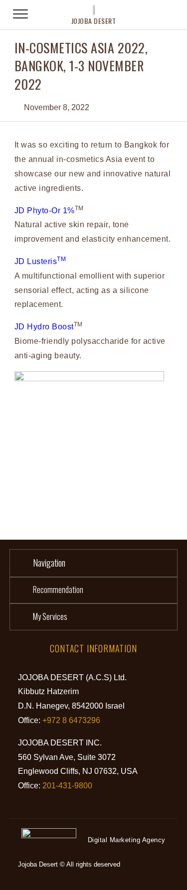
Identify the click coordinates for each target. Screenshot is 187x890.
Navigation (49, 562)
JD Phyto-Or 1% (44, 210)
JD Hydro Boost (44, 326)
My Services (50, 616)
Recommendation (58, 589)
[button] (94, 563)
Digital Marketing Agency (127, 840)
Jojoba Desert (93, 20)
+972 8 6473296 (71, 720)
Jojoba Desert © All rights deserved (69, 864)
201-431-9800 (67, 785)
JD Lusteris (40, 261)
